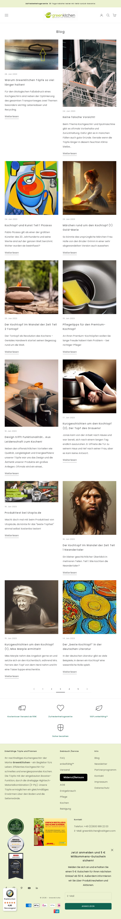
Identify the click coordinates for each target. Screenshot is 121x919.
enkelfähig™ (67, 764)
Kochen (64, 803)
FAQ (62, 758)
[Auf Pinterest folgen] (21, 888)
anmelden (88, 906)
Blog (96, 758)
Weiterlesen (12, 116)
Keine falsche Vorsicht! (79, 117)
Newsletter (100, 764)
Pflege (63, 796)
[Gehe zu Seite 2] (34, 689)
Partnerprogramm (105, 770)
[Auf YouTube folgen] (29, 888)
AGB (62, 784)
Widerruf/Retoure (73, 777)
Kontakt (99, 776)
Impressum (101, 782)
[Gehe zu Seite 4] (87, 689)
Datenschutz (101, 788)
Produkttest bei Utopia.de (23, 513)
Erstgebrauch (68, 791)
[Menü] (15, 890)
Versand (65, 770)
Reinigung (65, 808)
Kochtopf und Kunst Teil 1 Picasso (28, 225)
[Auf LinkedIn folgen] (36, 888)
